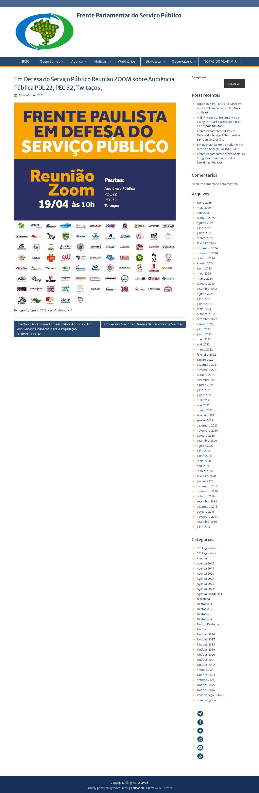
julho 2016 (204, 527)
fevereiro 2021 (206, 415)
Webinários (126, 61)
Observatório (182, 61)
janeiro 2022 (205, 359)
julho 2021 (204, 390)
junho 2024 (204, 268)
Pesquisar (199, 77)
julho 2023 (204, 299)
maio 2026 (204, 207)
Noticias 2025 (206, 685)
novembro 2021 (207, 370)
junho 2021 (204, 395)
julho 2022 (204, 329)
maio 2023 (204, 309)
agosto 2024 (205, 263)
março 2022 (205, 349)
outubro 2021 (206, 375)
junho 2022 (204, 334)
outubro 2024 (206, 258)
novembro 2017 (207, 516)
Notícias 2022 (206, 665)
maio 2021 (204, 400)
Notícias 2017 (206, 639)
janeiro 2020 (205, 481)
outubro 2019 (206, 496)
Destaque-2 (204, 609)
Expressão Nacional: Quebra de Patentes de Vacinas (143, 324)
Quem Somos (50, 61)
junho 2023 (204, 304)
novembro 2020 (207, 430)
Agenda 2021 (38, 310)
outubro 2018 (206, 511)
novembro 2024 (207, 253)
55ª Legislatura (206, 548)
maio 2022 (204, 339)
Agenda (77, 61)
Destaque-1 (204, 604)
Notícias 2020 (206, 654)
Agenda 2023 (205, 589)
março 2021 (205, 410)
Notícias (100, 61)
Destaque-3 (204, 614)
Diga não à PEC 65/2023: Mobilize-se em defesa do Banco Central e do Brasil (219, 108)
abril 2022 (203, 344)
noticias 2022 (205, 670)
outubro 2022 (206, 314)
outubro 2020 (206, 435)
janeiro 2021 (205, 420)
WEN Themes (164, 788)
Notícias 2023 (206, 675)
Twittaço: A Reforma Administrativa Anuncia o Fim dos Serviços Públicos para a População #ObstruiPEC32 (54, 329)
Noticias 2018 (206, 644)
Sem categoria (206, 700)
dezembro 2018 (207, 506)
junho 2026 (204, 202)
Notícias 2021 (206, 660)
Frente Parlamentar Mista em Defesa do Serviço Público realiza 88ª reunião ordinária (219, 135)
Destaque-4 (204, 619)
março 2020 (205, 471)
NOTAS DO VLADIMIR (220, 61)
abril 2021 (203, 405)
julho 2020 (204, 451)
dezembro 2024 (207, 248)
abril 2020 (203, 466)
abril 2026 (203, 213)
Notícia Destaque (208, 624)
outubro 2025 (206, 218)
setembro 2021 (207, 380)
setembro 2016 (207, 522)
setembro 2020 (207, 440)
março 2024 (205, 278)
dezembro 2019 (207, 486)
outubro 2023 (206, 283)
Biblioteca (153, 61)
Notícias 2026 (206, 690)
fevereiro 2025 (206, 243)
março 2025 (205, 238)
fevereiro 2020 (206, 476)
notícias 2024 (205, 680)
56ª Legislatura (206, 553)
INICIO (24, 61)
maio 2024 (204, 273)
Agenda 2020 (205, 573)
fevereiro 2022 (206, 354)
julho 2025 (204, 228)
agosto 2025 (205, 223)
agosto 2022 (205, 324)
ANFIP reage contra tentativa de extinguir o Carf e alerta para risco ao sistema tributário (219, 121)
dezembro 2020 (207, 425)
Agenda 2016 (205, 563)
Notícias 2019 (206, 649)
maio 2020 (204, 461)
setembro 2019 (207, 501)
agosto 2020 (205, 446)
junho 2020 (204, 456)
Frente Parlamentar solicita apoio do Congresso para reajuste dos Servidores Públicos (221, 158)
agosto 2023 (205, 294)
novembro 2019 (207, 491)
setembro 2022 (207, 319)
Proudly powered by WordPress (107, 788)
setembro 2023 (207, 289)
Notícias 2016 (206, 634)
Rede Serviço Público (210, 695)
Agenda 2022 (205, 584)
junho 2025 (204, 233)
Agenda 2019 (205, 568)
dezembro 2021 (207, 365)
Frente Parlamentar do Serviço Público (129, 15)
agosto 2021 (205, 385)
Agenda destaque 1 (60, 310)
